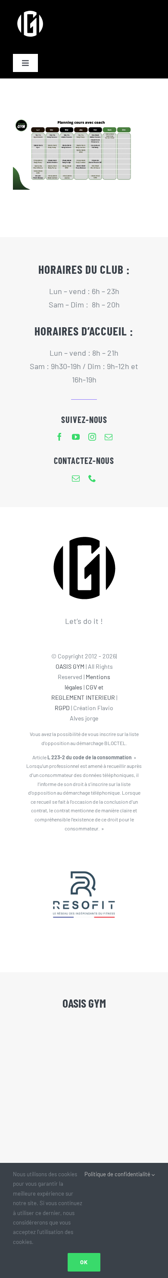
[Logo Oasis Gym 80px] (30, 10)
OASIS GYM (70, 666)
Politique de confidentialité (118, 1174)
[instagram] (92, 437)
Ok (84, 1262)
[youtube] (76, 437)
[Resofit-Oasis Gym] (84, 853)
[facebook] (59, 437)
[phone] (92, 478)
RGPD (62, 707)
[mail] (108, 437)
